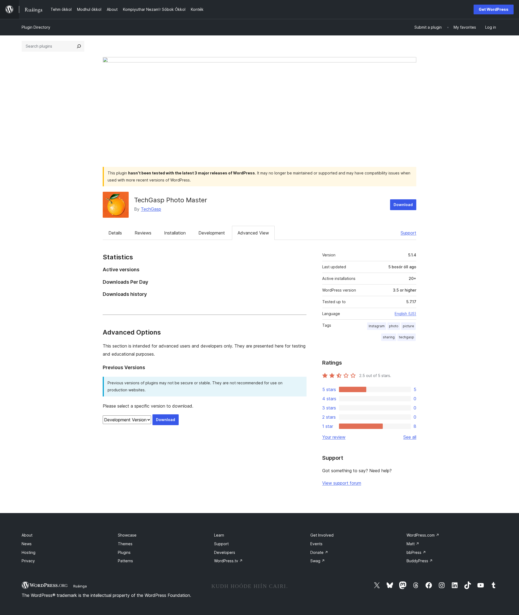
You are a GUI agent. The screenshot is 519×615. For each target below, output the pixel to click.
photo (393, 326)
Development (211, 233)
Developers (224, 552)
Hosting (28, 552)
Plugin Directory (36, 27)
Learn (219, 535)
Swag (317, 560)
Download (403, 204)
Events (316, 543)
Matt (413, 543)
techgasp (406, 337)
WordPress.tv (228, 560)
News (27, 543)
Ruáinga (80, 586)
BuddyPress (420, 560)
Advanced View (253, 233)
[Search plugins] (79, 46)
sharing (389, 337)
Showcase (127, 535)
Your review (333, 437)
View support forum (341, 483)
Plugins (124, 552)
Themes (125, 543)
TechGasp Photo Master (170, 200)
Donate (319, 552)
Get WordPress (493, 9)
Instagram (377, 326)
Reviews (143, 233)
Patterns (125, 560)
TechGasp (151, 209)
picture (408, 326)
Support (408, 233)
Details (115, 233)
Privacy (28, 560)
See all (409, 437)
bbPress (416, 552)
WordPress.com (423, 535)
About (27, 535)
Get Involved (322, 535)
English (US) (405, 313)
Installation (175, 233)
